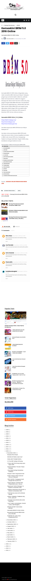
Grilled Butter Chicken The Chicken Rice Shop (18, 389)
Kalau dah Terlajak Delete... (14, 459)
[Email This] (16, 43)
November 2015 (11, 520)
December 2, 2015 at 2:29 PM (20, 245)
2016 (7, 449)
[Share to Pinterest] (12, 43)
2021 (7, 438)
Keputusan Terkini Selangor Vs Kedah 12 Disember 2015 (15, 486)
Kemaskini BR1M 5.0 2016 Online (15, 510)
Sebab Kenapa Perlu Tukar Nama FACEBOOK (14, 326)
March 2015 (10, 537)
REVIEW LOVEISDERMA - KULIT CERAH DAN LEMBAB (19, 352)
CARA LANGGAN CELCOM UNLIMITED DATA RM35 (18, 330)
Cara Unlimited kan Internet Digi (18, 359)
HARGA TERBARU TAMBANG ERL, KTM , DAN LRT (16, 497)
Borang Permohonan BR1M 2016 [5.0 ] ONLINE (15, 513)
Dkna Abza (9, 235)
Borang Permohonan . (9, 25)
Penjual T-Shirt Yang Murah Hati (15, 473)
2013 (7, 546)
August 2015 (10, 526)
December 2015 (11, 453)
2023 (7, 434)
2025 (7, 429)
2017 (7, 446)
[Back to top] (28, 579)
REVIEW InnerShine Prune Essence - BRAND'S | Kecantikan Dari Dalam (18, 382)
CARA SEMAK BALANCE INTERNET (17, 345)
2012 (7, 548)
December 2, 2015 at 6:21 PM (21, 253)
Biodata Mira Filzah (12, 454)
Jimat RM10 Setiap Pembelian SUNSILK (15, 470)
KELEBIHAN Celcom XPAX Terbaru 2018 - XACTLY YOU (18, 374)
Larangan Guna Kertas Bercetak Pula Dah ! (16, 500)
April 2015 (10, 535)
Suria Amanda (10, 253)
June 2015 (10, 530)
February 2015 (11, 539)
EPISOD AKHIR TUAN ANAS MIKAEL (14, 507)
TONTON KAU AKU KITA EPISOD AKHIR (16, 493)
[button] (2, 20)
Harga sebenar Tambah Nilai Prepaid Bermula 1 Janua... (15, 483)
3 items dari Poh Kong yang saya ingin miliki (16, 464)
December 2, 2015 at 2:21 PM (19, 235)
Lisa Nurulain (9, 245)
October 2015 (11, 522)
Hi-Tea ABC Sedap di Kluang (15, 461)
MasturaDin (9, 262)
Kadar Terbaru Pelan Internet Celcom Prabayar (15, 476)
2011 (7, 550)
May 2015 (9, 532)
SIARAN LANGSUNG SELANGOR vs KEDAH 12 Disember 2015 (16, 490)
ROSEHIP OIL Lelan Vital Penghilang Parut (13, 516)
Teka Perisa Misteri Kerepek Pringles (18, 367)
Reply (7, 241)
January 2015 (11, 541)
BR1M (18, 25)
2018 (7, 444)
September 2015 (11, 524)
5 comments (5, 230)
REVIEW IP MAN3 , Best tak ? (15, 457)
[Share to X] (7, 43)
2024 (7, 431)
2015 (7, 451)
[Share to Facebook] (3, 43)
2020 (7, 440)
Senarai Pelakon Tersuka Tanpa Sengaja (15, 467)
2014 (7, 544)
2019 (7, 442)
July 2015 (9, 528)
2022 (7, 436)
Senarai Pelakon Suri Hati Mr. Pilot (19, 337)
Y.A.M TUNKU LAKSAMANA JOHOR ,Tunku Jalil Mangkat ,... (16, 504)
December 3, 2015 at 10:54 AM (20, 262)
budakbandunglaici (11, 271)
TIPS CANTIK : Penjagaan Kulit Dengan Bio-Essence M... (15, 480)
